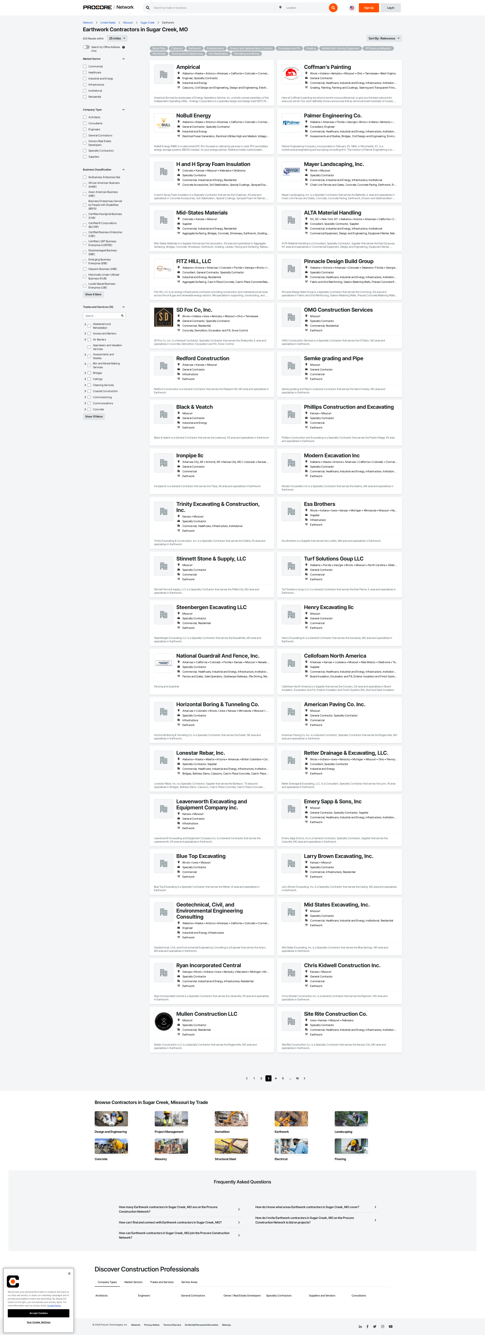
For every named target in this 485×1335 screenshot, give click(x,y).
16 (297, 1078)
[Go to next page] (304, 1078)
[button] (84, 66)
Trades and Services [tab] (162, 1282)
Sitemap (226, 1324)
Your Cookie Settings (39, 1322)
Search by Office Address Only (105, 48)
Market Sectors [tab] (133, 1282)
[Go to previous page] (247, 1078)
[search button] (333, 7)
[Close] (69, 1273)
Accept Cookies (39, 1313)
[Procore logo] (97, 8)
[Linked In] (360, 1326)
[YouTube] (391, 1326)
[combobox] (306, 8)
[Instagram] (382, 1327)
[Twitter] (374, 1326)
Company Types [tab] (107, 1282)
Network (125, 7)
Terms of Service (172, 1324)
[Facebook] (367, 1327)
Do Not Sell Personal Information (201, 1324)
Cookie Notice (54, 1305)
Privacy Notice (152, 1324)
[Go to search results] (122, 315)
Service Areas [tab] (189, 1282)
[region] (38, 1300)
